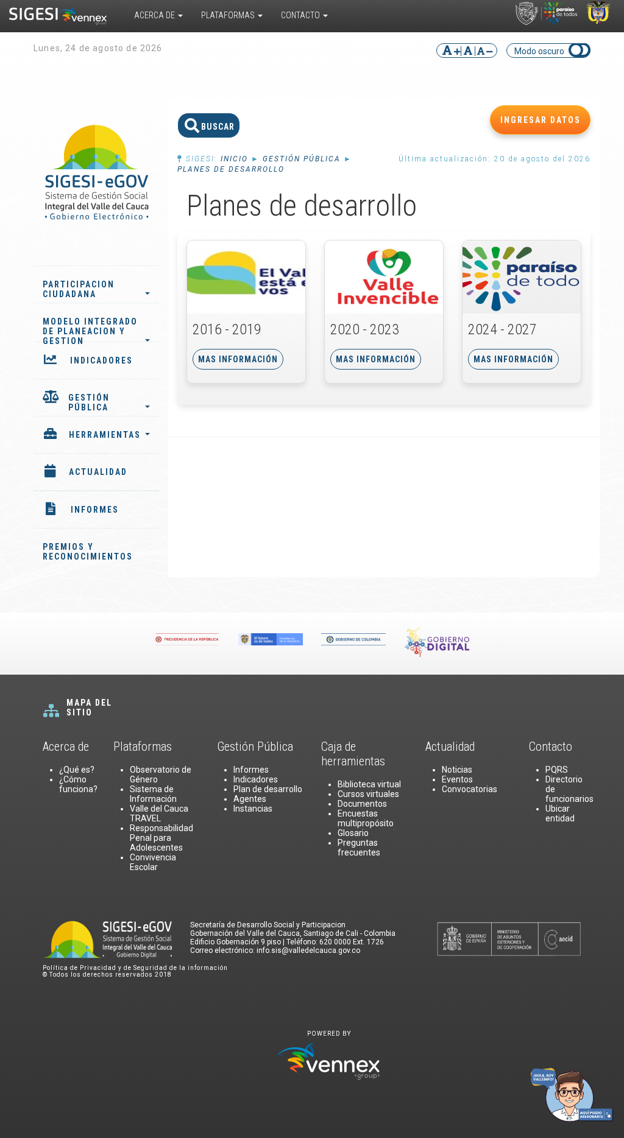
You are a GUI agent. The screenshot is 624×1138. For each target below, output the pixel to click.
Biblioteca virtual (369, 784)
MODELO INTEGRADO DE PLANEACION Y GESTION (90, 328)
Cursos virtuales (368, 794)
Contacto (301, 15)
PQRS (556, 769)
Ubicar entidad (560, 813)
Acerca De (155, 15)
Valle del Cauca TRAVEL (159, 813)
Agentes (249, 799)
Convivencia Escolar (153, 862)
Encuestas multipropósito (366, 818)
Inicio (234, 159)
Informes (251, 769)
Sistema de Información (153, 794)
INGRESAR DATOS (540, 120)
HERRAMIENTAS (105, 435)
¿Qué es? (76, 769)
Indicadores (255, 779)
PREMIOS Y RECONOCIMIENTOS (88, 551)
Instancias (252, 808)
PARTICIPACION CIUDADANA (79, 289)
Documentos (362, 804)
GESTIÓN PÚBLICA (89, 402)
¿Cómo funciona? (78, 784)
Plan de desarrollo (267, 789)
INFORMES (95, 510)
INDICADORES (101, 360)
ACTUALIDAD (98, 472)
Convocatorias (469, 789)
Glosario (353, 833)
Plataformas (229, 15)
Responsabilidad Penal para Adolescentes (161, 837)
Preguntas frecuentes (359, 847)
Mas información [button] (238, 359)
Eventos (457, 779)
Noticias (457, 769)
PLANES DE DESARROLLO (231, 169)
